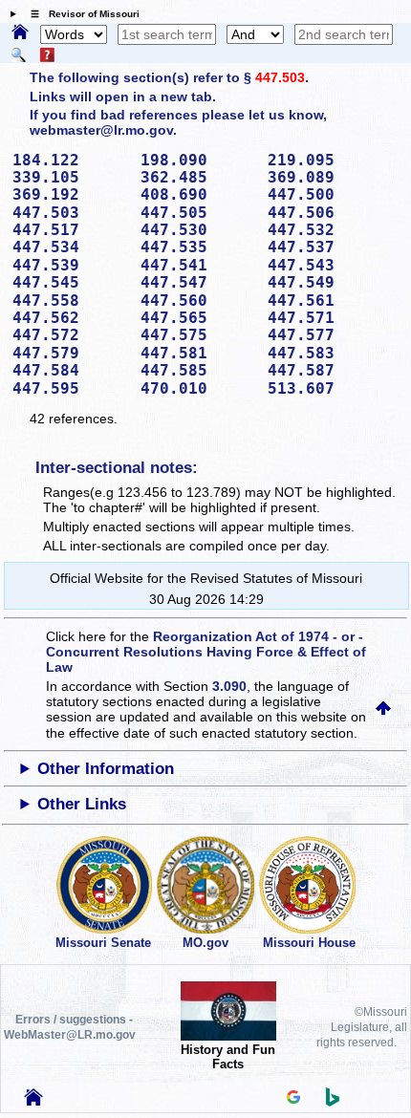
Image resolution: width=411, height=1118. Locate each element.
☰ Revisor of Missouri (80, 14)
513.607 (325, 388)
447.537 (325, 247)
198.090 (198, 160)
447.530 (198, 230)
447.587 (325, 370)
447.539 (69, 265)
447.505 (198, 213)
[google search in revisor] (293, 1099)
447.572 (69, 335)
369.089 (325, 177)
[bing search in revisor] (332, 1101)
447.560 (198, 300)
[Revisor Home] (33, 1100)
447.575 (198, 335)
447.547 (198, 282)
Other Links (81, 804)
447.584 (69, 370)
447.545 (69, 282)
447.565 (198, 318)
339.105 (69, 177)
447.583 (325, 353)
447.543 (325, 265)
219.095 (325, 160)
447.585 (198, 370)
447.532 (325, 230)
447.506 (325, 213)
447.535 (198, 247)
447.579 (69, 353)
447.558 (69, 300)
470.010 (198, 388)
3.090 (229, 686)
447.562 (69, 318)
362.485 (198, 177)
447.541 (198, 265)
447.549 (325, 282)
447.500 (325, 194)
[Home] (20, 33)
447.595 (69, 388)
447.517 (69, 230)
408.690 (198, 194)
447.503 (280, 77)
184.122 (69, 160)
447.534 (69, 247)
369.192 (69, 194)
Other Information (105, 769)
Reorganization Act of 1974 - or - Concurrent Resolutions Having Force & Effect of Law (206, 652)
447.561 (325, 300)
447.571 (325, 318)
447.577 (325, 335)
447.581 (198, 353)
